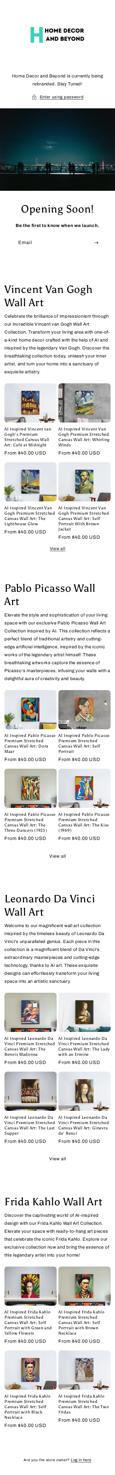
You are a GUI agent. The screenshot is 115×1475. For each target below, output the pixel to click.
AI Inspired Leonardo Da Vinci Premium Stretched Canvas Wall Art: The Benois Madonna (29, 1046)
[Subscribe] (96, 243)
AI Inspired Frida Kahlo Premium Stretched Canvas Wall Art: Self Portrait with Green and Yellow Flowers (28, 1322)
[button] (58, 97)
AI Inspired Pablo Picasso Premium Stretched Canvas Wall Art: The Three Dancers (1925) (30, 822)
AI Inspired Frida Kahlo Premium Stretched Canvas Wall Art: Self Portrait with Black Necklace (27, 1406)
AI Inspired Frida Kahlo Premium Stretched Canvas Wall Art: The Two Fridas (83, 1404)
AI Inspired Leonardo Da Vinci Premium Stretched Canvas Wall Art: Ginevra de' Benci (83, 1125)
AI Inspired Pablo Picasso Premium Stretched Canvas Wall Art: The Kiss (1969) (84, 822)
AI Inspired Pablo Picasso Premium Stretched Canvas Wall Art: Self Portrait (84, 743)
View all (57, 548)
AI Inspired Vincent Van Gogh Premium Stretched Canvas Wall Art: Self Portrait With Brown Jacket (83, 518)
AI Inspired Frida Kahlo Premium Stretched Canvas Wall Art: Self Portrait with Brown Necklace (81, 1322)
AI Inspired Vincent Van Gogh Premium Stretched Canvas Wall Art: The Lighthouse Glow (29, 515)
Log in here (81, 1460)
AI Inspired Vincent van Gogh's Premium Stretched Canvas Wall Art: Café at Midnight (27, 437)
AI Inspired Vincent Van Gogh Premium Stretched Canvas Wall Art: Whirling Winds (84, 437)
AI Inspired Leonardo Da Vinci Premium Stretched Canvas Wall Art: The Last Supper (29, 1125)
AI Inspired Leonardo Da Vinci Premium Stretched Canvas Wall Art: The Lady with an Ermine (84, 1046)
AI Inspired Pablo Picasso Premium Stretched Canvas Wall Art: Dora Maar (30, 743)
